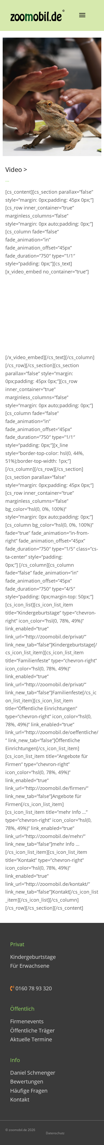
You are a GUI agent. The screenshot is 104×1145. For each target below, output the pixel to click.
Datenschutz (55, 1133)
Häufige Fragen (28, 1090)
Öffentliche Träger (32, 1030)
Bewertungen (26, 1081)
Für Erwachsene (29, 965)
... (7, 179)
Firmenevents (27, 1021)
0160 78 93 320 (33, 988)
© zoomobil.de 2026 (20, 1130)
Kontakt (19, 1099)
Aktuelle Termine (31, 1039)
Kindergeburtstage (33, 956)
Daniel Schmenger (32, 1072)
